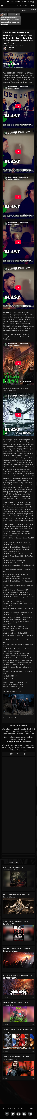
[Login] (33, 2)
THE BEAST (11, 48)
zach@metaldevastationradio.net (18, 741)
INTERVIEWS (15, 2)
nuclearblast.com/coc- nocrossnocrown (16, 330)
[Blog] (2, 28)
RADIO (30, 2)
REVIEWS (23, 6)
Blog (5, 15)
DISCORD (32, 9)
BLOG (24, 2)
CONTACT (32, 6)
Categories (11, 15)
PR (8, 2)
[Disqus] (18, 781)
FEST (17, 6)
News (17, 15)
